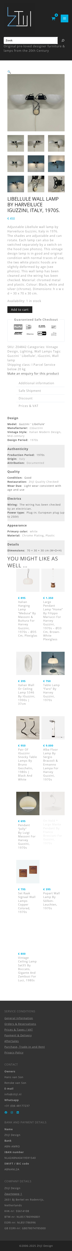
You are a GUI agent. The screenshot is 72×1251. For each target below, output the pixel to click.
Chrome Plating (33, 535)
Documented (35, 463)
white (34, 531)
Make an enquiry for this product (33, 373)
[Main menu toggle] (64, 18)
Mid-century (16, 436)
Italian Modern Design (45, 432)
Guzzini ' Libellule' (21, 356)
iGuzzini (44, 356)
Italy (22, 459)
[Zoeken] (63, 40)
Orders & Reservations (20, 1024)
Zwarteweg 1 (13, 1194)
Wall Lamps (43, 351)
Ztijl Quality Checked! (44, 481)
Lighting (26, 351)
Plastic (50, 535)
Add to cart (20, 310)
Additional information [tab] (36, 383)
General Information (18, 1018)
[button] (9, 72)
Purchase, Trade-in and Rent (24, 1047)
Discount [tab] (26, 398)
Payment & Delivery (18, 1035)
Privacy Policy (13, 1052)
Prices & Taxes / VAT (18, 1029)
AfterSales (11, 1041)
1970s (34, 440)
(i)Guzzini (36, 428)
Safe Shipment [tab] (30, 391)
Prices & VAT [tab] (28, 406)
